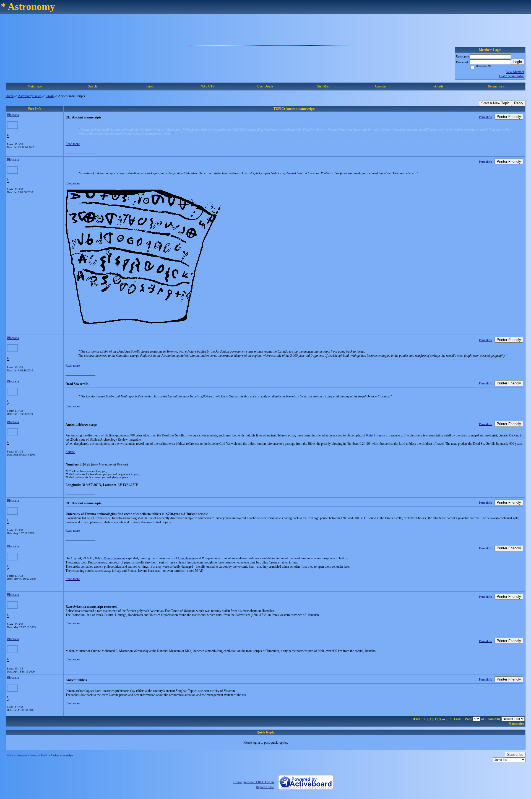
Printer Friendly (509, 117)
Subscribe (515, 755)
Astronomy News (29, 96)
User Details (265, 86)
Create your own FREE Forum (253, 782)
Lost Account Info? (511, 76)
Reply (518, 103)
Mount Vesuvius (114, 558)
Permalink (485, 116)
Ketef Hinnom (375, 435)
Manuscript (516, 723)
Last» (458, 718)
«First (416, 718)
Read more (73, 144)
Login (517, 62)
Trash (50, 96)
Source (70, 452)
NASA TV (208, 86)
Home (10, 96)
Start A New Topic (495, 103)
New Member (515, 72)
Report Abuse (265, 787)
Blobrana (13, 115)
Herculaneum (187, 558)
